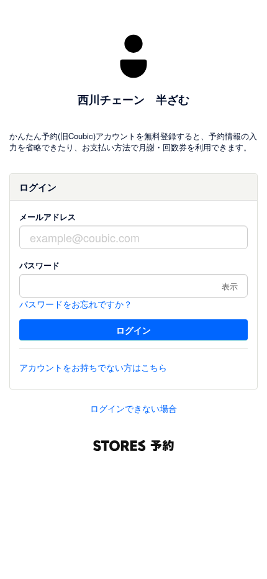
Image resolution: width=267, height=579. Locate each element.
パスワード (39, 265)
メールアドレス (47, 216)
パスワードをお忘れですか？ (75, 304)
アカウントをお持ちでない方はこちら (93, 367)
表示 (230, 286)
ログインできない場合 (133, 408)
